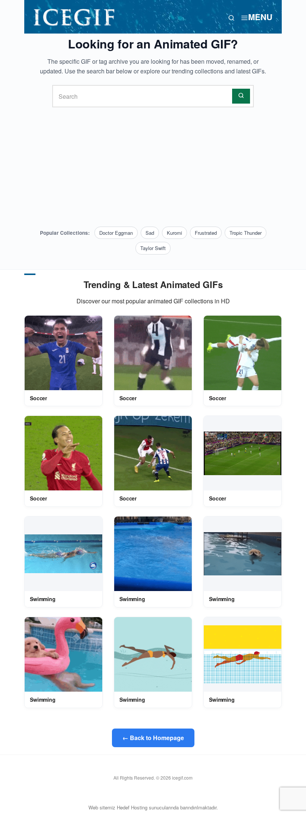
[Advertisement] (153, 167)
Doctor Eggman (116, 232)
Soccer (38, 398)
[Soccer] (63, 353)
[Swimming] (63, 553)
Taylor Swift (153, 248)
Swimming (43, 599)
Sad (150, 232)
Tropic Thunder (246, 232)
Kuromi (174, 232)
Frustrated (206, 232)
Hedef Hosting (132, 807)
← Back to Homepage (153, 737)
